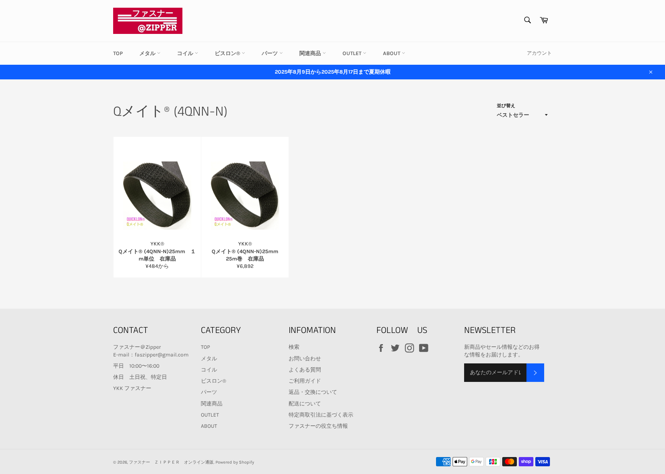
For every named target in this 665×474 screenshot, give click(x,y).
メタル (148, 53)
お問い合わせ (305, 358)
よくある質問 (305, 369)
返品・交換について (313, 392)
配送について (305, 403)
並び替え (506, 105)
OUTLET (353, 53)
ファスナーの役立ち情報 (318, 426)
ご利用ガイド (305, 381)
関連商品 (310, 53)
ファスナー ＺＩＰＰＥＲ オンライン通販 (171, 462)
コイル (186, 53)
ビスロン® (228, 53)
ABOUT (392, 53)
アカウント (539, 53)
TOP (118, 53)
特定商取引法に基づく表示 (321, 415)
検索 (294, 347)
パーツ (270, 53)
